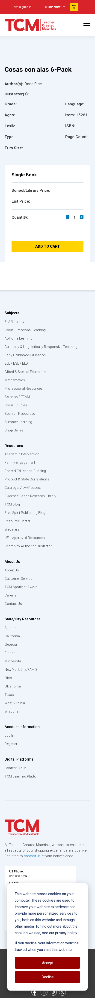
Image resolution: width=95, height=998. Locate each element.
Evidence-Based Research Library (30, 496)
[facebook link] (34, 992)
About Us (12, 561)
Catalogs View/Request (23, 487)
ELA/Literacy (14, 322)
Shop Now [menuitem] (53, 7)
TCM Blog (12, 504)
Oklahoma (13, 686)
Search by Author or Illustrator (28, 546)
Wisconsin (13, 711)
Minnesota (13, 661)
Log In (9, 735)
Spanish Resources (20, 413)
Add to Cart (47, 246)
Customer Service (18, 578)
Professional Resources (24, 388)
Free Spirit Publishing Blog (25, 513)
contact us (32, 856)
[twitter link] (62, 992)
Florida (10, 653)
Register (11, 744)
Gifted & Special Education (25, 372)
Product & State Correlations (27, 479)
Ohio (8, 678)
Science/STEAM (17, 397)
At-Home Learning (19, 338)
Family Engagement (20, 462)
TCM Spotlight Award (21, 587)
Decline (48, 977)
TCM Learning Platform (23, 776)
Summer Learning (18, 422)
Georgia (11, 644)
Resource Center (17, 521)
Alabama (12, 628)
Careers (11, 595)
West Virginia (15, 703)
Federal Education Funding (25, 471)
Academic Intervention (22, 454)
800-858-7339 (18, 876)
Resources (14, 446)
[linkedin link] (44, 992)
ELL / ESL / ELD (16, 363)
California (12, 636)
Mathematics (15, 380)
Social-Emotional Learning (25, 330)
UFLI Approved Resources (25, 538)
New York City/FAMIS (21, 669)
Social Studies (16, 405)
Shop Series (14, 430)
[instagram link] (53, 992)
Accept (47, 963)
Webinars (12, 529)
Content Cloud (16, 768)
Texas (9, 695)
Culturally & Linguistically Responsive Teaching (41, 347)
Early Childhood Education (25, 355)
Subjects (12, 313)
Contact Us (13, 604)
